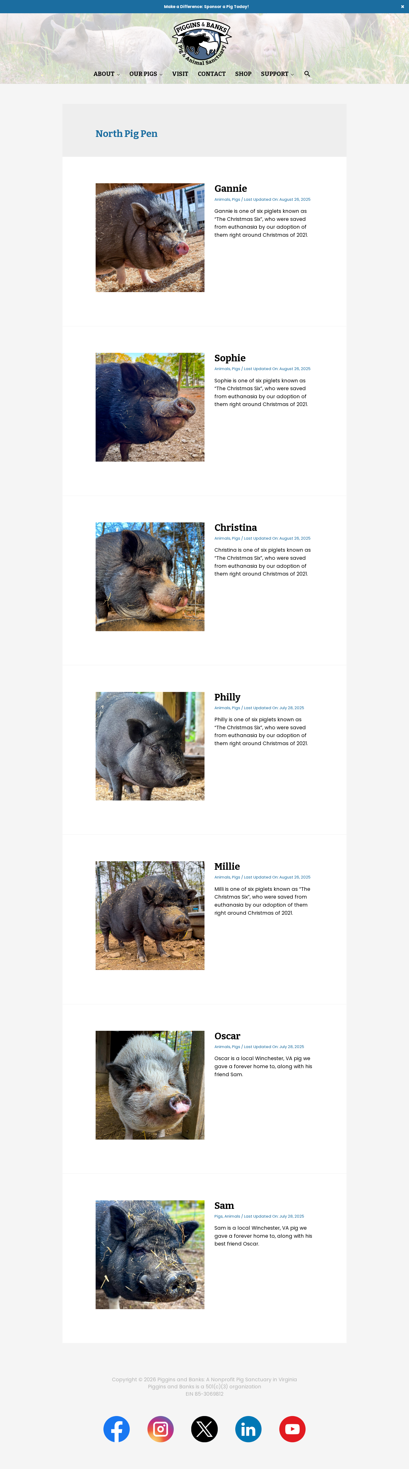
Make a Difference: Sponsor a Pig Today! (206, 6)
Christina (235, 527)
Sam (224, 1205)
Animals (222, 199)
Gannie (230, 188)
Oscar (227, 1036)
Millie (227, 866)
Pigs (236, 199)
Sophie (230, 358)
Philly (227, 697)
